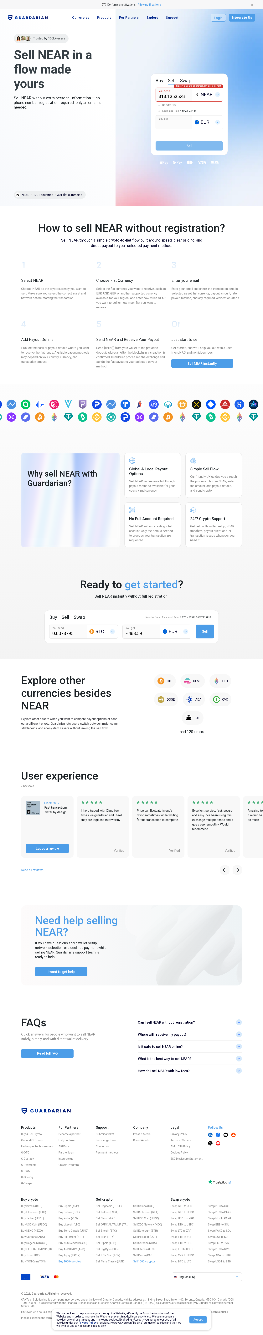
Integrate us (66, 1158)
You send (164, 91)
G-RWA (25, 1171)
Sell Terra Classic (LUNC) (111, 1261)
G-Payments (28, 1164)
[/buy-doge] (166, 699)
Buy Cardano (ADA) (33, 1236)
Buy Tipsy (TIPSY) (69, 1255)
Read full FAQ (47, 1053)
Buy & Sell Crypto (31, 1134)
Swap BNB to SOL (218, 1224)
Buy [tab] (159, 80)
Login (218, 18)
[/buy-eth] (220, 681)
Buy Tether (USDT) (32, 1218)
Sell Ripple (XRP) (106, 1243)
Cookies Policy (179, 1152)
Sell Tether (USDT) (107, 1212)
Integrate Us (242, 17)
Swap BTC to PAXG (219, 1212)
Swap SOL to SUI (218, 1236)
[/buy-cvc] (220, 699)
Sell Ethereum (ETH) (145, 1230)
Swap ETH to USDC (182, 1224)
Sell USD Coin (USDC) (146, 1218)
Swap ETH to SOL (181, 1236)
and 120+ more (192, 731)
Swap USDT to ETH (219, 1261)
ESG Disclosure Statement (187, 1158)
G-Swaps (26, 1183)
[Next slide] (237, 870)
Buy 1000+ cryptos (70, 1261)
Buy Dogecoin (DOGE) (34, 1243)
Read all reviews (32, 870)
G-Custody (27, 1158)
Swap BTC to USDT (182, 1206)
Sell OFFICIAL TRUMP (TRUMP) (112, 1224)
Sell (205, 631)
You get (163, 118)
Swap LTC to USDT (182, 1249)
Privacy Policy (179, 1134)
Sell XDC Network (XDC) (147, 1224)
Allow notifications (149, 4)
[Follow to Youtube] (218, 1143)
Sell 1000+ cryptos (144, 1261)
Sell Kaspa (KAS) (143, 1255)
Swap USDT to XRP (182, 1218)
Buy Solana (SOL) (69, 1212)
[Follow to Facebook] (218, 1135)
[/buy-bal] (193, 718)
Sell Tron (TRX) (105, 1236)
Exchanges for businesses (37, 1146)
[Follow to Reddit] (233, 1135)
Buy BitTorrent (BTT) (71, 1236)
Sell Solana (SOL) (143, 1206)
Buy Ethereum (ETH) (33, 1212)
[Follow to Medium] (225, 1135)
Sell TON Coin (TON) (108, 1255)
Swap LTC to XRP (181, 1230)
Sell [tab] (171, 80)
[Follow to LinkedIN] (210, 1135)
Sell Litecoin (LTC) (144, 1249)
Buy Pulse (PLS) (68, 1218)
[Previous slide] (224, 870)
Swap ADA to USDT (220, 1255)
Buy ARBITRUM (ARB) (72, 1249)
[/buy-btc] (165, 681)
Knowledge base (106, 1140)
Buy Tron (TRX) (30, 1255)
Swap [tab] (185, 80)
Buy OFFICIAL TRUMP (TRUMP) (37, 1249)
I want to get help (61, 972)
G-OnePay (27, 1177)
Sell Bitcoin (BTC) (106, 1230)
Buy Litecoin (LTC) (69, 1224)
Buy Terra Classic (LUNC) (73, 1230)
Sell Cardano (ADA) (145, 1243)
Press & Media (142, 1134)
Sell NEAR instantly (202, 363)
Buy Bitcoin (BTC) (31, 1206)
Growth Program (69, 1164)
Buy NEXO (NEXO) (32, 1230)
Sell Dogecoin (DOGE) (109, 1206)
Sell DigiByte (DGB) (107, 1249)
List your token (67, 1140)
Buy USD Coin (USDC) (34, 1224)
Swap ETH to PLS (181, 1243)
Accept (198, 1319)
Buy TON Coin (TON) (33, 1261)
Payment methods (107, 1152)
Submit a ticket (105, 1134)
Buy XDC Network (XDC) (73, 1243)
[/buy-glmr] (192, 681)
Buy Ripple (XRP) (69, 1206)
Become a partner (69, 1134)
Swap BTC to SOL (218, 1206)
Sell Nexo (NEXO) (106, 1218)
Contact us (102, 1146)
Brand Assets (141, 1140)
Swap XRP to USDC (182, 1255)
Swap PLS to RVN (218, 1243)
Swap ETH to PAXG (219, 1218)
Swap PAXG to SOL (219, 1230)
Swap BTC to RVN (218, 1249)
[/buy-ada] (194, 699)
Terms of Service (181, 1140)
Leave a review (47, 849)
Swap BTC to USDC (182, 1212)
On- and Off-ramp (32, 1140)
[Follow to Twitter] (210, 1143)
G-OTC (25, 1152)
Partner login (66, 1152)
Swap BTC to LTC (181, 1261)
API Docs (64, 1146)
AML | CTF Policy (180, 1146)
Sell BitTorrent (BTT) (145, 1212)
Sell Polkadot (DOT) (145, 1236)
